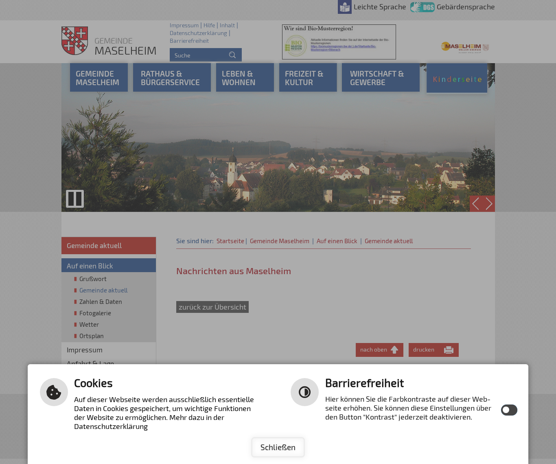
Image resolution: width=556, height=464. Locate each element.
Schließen (278, 447)
